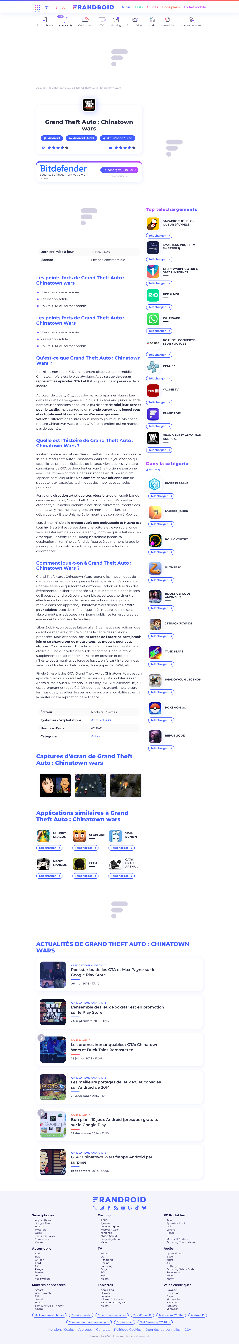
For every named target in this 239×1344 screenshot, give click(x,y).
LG (102, 1256)
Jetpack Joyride (178, 623)
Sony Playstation (111, 1239)
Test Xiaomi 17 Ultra (171, 1315)
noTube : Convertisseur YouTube (179, 341)
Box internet (125, 1322)
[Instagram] (102, 1208)
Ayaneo (105, 1223)
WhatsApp (171, 318)
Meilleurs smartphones (49, 1315)
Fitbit (38, 1296)
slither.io (173, 567)
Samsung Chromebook (181, 1242)
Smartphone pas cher (112, 1315)
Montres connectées (49, 1285)
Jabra (170, 1259)
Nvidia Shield (109, 1236)
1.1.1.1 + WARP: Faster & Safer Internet (180, 270)
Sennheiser (173, 1272)
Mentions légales (61, 1330)
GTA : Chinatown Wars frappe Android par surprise (111, 1160)
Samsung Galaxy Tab (113, 1302)
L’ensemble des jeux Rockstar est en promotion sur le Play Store (117, 1010)
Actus (126, 7)
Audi (38, 1253)
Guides (152, 7)
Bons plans (171, 7)
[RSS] (116, 1208)
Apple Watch (43, 1293)
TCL (103, 1272)
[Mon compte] (63, 7)
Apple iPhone (43, 1220)
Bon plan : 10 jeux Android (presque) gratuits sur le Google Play (114, 1122)
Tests (139, 7)
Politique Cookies (128, 1330)
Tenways (172, 1305)
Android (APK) (83, 138)
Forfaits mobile (81, 1315)
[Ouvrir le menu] (37, 7)
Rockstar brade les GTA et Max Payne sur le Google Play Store (113, 972)
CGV (187, 1330)
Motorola (40, 1229)
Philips (105, 1262)
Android (54, 138)
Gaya (170, 1296)
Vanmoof (172, 1308)
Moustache (173, 1299)
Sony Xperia (42, 1239)
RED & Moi (171, 294)
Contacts (103, 1330)
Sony (104, 1269)
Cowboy (172, 1289)
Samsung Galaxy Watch (49, 1305)
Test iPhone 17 (142, 1315)
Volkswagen (42, 1278)
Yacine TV (171, 389)
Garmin (39, 1299)
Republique (175, 735)
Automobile (41, 1248)
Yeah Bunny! (131, 835)
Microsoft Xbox (110, 1229)
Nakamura (173, 1302)
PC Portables (174, 1215)
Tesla (38, 1275)
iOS (108, 720)
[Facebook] (109, 1208)
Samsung (107, 1266)
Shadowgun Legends (183, 679)
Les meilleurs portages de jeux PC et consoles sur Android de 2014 (116, 1085)
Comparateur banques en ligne (89, 1322)
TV (100, 1248)
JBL (169, 1262)
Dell (169, 1226)
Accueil (40, 87)
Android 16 (197, 1315)
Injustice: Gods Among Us (178, 595)
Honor (170, 1232)
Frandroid (172, 413)
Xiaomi (39, 1242)
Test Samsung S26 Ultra (155, 1322)
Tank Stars (174, 651)
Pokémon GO (175, 707)
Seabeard (97, 835)
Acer (169, 1220)
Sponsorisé (118, 176)
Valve (104, 1242)
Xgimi (104, 1275)
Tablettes (105, 1285)
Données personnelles (163, 1330)
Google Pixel (42, 1223)
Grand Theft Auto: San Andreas (182, 437)
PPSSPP (169, 365)
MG (37, 1266)
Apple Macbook (176, 1223)
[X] (95, 1208)
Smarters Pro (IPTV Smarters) (179, 246)
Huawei (39, 1226)
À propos (85, 1330)
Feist (93, 863)
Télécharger (56, 87)
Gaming (104, 1215)
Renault (39, 1272)
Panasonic (107, 1259)
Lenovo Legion (110, 1226)
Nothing (172, 1266)
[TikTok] (137, 1208)
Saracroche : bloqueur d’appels (178, 222)
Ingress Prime (176, 483)
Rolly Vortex (176, 539)
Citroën (39, 1259)
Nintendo (106, 1232)
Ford (38, 1262)
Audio (168, 1248)
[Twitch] (130, 1208)
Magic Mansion (60, 863)
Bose (170, 1256)
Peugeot (40, 1269)
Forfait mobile (195, 7)
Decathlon (173, 1293)
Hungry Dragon (59, 835)
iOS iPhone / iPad (119, 138)
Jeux (70, 87)
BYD (37, 1256)
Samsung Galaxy (45, 1236)
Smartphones (43, 1215)
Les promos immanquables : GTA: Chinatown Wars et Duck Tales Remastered (115, 1047)
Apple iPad (107, 1289)
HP (168, 1236)
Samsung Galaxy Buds (180, 1269)
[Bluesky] (144, 1208)
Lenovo (171, 1229)
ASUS (104, 1220)
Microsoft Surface (177, 1239)
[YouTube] (123, 1208)
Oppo (38, 1232)
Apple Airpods (175, 1253)
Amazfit (40, 1289)
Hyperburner (176, 511)
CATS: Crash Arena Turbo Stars (130, 866)
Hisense (105, 1253)
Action (96, 736)
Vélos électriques (177, 1285)
